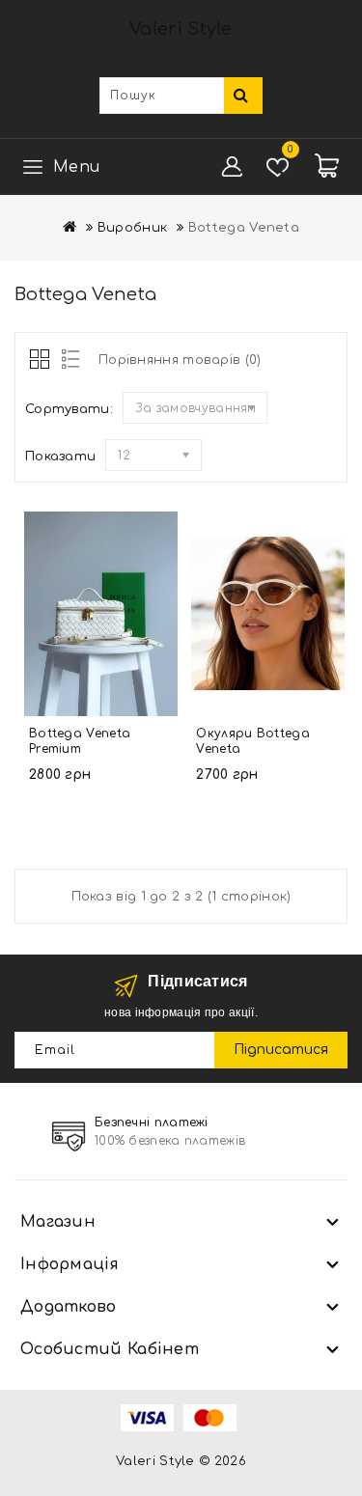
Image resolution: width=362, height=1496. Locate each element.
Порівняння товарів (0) (180, 360)
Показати (60, 456)
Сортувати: (69, 409)
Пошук (243, 95)
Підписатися (281, 1049)
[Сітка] (41, 360)
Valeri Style (181, 29)
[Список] (67, 360)
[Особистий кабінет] (231, 167)
